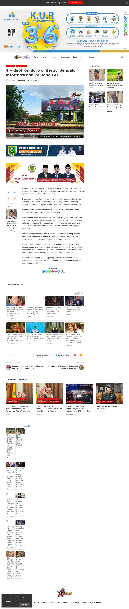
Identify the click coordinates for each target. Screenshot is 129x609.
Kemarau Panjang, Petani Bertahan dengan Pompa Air (115, 85)
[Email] (14, 198)
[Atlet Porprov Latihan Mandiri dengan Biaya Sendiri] (97, 75)
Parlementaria (52, 399)
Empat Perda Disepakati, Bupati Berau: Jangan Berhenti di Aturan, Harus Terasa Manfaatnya (49, 408)
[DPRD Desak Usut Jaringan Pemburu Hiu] (109, 393)
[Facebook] (8, 192)
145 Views (12, 80)
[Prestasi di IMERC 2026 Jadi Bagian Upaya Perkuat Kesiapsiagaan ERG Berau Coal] (79, 393)
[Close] (127, 3)
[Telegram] (58, 271)
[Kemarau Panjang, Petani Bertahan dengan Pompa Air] (115, 75)
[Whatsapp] (49, 271)
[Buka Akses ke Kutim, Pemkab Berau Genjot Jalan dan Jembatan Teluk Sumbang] (11, 214)
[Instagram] (52, 271)
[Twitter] (14, 192)
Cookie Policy (8, 601)
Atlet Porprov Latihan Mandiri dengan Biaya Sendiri (96, 85)
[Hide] (127, 38)
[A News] (21, 57)
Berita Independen (23, 80)
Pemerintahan (42, 401)
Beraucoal (71, 401)
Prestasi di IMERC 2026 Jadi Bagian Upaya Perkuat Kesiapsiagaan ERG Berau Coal (78, 408)
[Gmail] (55, 271)
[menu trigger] (9, 57)
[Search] (122, 57)
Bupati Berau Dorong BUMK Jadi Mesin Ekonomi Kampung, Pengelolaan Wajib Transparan (19, 408)
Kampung (21, 399)
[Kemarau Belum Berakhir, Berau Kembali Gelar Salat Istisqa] (97, 97)
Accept (24, 604)
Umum (79, 401)
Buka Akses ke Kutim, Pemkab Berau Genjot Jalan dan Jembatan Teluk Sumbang (12, 225)
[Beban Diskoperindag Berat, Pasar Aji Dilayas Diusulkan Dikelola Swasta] (115, 97)
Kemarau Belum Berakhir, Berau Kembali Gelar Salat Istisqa (97, 107)
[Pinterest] (8, 198)
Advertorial (10, 66)
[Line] (125, 31)
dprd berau (101, 401)
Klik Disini (75, 3)
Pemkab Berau (21, 66)
